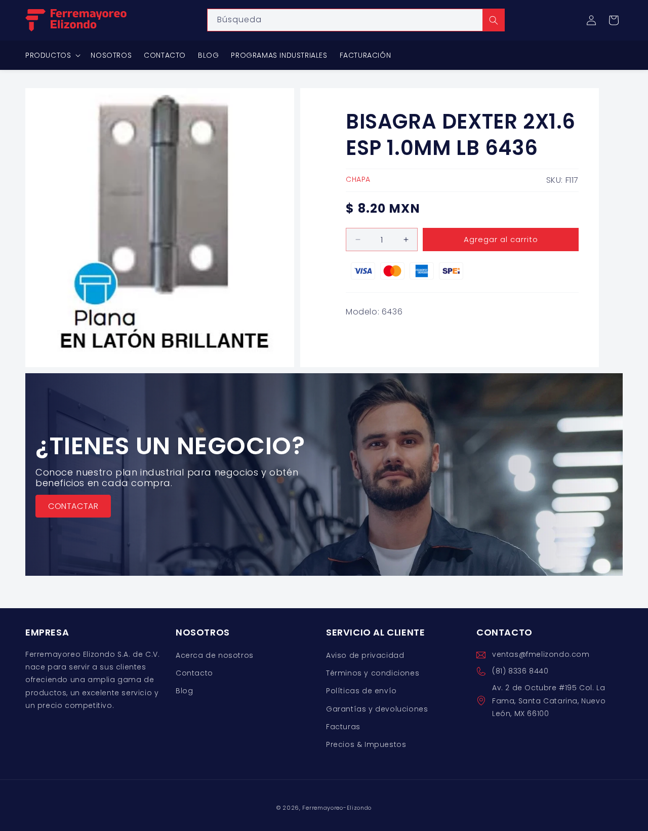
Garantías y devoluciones (377, 709)
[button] (613, 20)
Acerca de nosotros (215, 655)
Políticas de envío (361, 691)
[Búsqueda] (493, 20)
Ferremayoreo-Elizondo (337, 808)
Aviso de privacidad (365, 655)
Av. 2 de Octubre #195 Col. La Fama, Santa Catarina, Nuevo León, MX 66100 (548, 701)
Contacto (194, 673)
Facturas (343, 727)
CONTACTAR (73, 505)
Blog (184, 691)
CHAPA (358, 179)
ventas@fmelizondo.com (541, 654)
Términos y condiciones (372, 673)
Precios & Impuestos (366, 744)
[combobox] (356, 20)
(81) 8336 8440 (520, 671)
